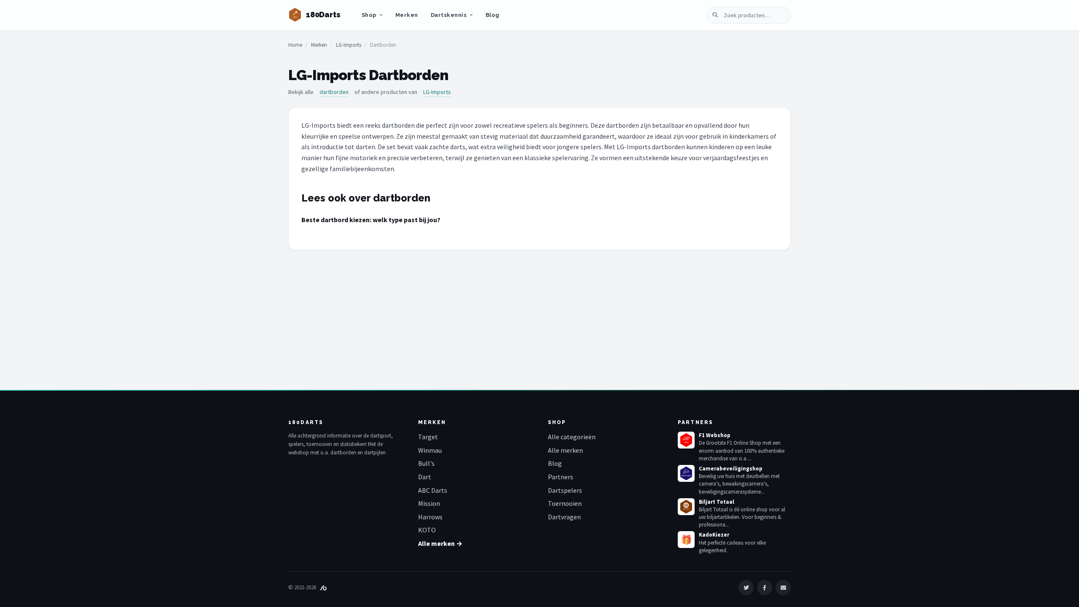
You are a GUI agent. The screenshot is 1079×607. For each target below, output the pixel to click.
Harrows (430, 517)
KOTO (427, 530)
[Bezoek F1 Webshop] (686, 440)
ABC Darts (432, 490)
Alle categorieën (572, 436)
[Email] (783, 587)
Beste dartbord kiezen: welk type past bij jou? (370, 219)
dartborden (334, 92)
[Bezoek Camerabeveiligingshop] (686, 473)
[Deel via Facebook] (764, 587)
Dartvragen (564, 517)
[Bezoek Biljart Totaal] (686, 506)
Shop (369, 15)
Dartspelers (565, 490)
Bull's (426, 463)
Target (428, 436)
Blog (492, 15)
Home (295, 44)
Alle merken (565, 450)
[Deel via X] (746, 587)
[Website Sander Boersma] (323, 587)
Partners (560, 477)
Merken (406, 15)
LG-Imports (348, 44)
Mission (429, 503)
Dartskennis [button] (449, 15)
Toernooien (565, 503)
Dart (424, 477)
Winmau (430, 450)
